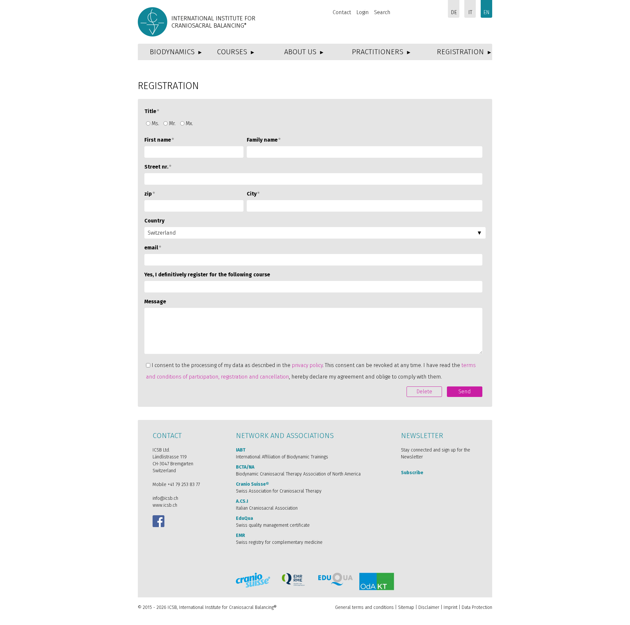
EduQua (244, 518)
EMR (240, 535)
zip (149, 194)
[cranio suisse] (253, 580)
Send (464, 391)
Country (154, 221)
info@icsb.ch (165, 498)
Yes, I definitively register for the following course (207, 274)
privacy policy (307, 365)
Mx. (189, 123)
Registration (460, 51)
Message (155, 301)
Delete (424, 391)
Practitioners (377, 51)
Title (151, 111)
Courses (232, 51)
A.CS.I (242, 501)
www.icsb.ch (165, 505)
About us (300, 51)
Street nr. (157, 167)
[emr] (293, 579)
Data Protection (477, 607)
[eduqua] (335, 579)
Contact (342, 12)
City (253, 194)
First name (159, 140)
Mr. (172, 123)
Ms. (155, 123)
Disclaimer (428, 607)
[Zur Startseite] (197, 21)
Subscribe (412, 472)
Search (382, 12)
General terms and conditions (364, 607)
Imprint (450, 607)
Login (362, 12)
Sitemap (406, 607)
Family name (264, 140)
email (152, 247)
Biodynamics (172, 51)
